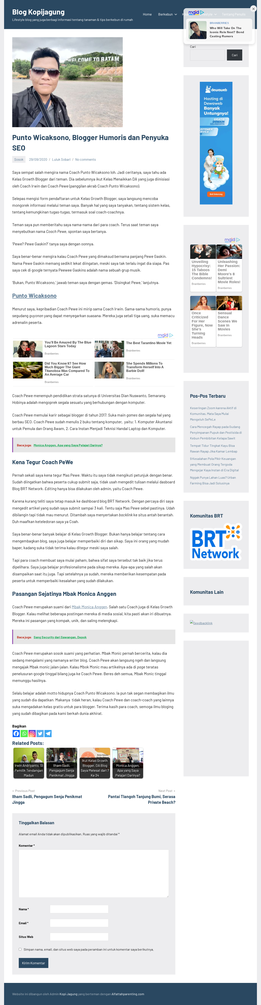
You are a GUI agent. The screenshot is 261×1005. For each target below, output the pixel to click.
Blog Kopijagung (38, 11)
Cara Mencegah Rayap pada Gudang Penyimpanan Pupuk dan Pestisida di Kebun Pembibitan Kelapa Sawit (216, 432)
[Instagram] (32, 733)
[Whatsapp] (24, 733)
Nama (24, 909)
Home (147, 14)
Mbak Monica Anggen (89, 606)
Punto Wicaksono (34, 295)
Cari (193, 46)
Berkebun (165, 14)
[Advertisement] (216, 708)
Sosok (18, 159)
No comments (85, 159)
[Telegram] (48, 733)
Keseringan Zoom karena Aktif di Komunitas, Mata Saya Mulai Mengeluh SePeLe (213, 413)
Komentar (27, 845)
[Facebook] (16, 733)
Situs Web (26, 937)
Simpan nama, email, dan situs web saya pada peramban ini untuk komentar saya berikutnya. (89, 949)
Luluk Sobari (61, 159)
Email (23, 923)
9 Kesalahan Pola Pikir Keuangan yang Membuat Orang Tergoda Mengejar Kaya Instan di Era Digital (214, 464)
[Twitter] (40, 733)
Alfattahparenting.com (128, 994)
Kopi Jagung (68, 994)
